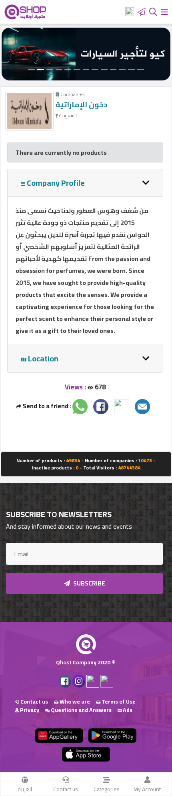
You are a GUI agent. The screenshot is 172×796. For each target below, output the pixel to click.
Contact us (65, 789)
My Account (147, 789)
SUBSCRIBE (88, 583)
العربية (25, 789)
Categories (107, 789)
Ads (127, 710)
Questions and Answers (81, 710)
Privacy (29, 710)
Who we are (74, 701)
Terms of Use (118, 701)
